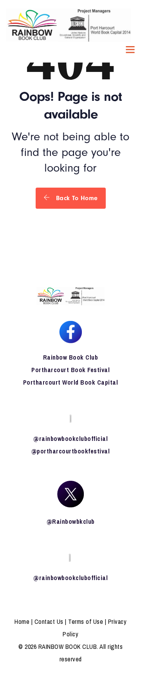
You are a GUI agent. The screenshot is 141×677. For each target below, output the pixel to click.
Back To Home (76, 198)
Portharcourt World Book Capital (70, 382)
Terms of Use (85, 621)
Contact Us (48, 621)
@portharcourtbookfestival (70, 451)
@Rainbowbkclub (71, 521)
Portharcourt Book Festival (70, 369)
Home (21, 621)
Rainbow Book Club (70, 357)
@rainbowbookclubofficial (70, 438)
